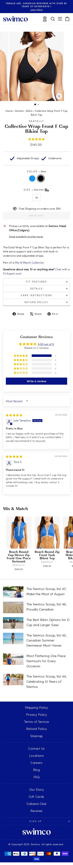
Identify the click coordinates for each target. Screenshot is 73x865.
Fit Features (36, 281)
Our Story (36, 789)
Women (19, 110)
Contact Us (36, 748)
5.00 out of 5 (46, 344)
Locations (36, 755)
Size (34, 189)
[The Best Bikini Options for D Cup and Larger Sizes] (13, 623)
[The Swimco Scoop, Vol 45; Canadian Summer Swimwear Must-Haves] (13, 638)
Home (9, 110)
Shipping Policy (36, 707)
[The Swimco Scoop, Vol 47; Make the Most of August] (13, 592)
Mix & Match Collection (29, 262)
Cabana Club (36, 803)
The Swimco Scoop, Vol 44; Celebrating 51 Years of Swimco (46, 681)
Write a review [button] (36, 381)
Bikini (29, 110)
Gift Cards (36, 796)
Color (36, 171)
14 (36, 197)
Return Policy (36, 302)
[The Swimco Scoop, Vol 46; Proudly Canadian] (13, 607)
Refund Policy (36, 728)
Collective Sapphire (32, 178)
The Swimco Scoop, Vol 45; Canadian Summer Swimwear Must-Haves (46, 640)
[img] (14, 415)
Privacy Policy (36, 714)
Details (36, 288)
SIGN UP (35, 821)
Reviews (36, 810)
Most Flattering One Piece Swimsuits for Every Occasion (46, 660)
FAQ (36, 777)
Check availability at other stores (26, 236)
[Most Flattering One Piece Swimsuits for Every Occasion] (13, 659)
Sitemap (36, 736)
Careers (36, 762)
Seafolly (36, 121)
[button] (36, 139)
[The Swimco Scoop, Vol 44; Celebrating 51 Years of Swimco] (13, 679)
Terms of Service (36, 721)
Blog (36, 769)
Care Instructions (36, 295)
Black (40, 178)
